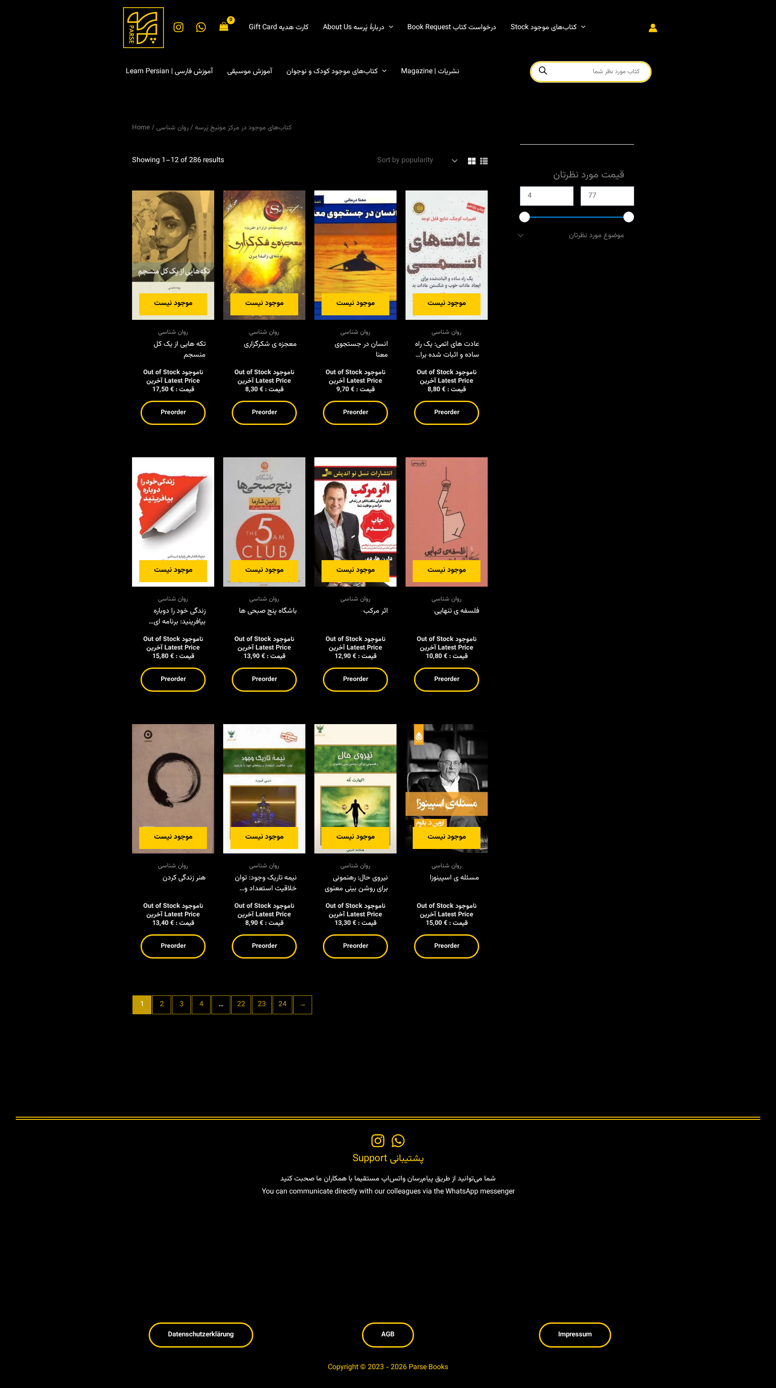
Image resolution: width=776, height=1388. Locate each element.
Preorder (173, 413)
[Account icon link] (652, 27)
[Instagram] (178, 27)
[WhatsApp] (201, 27)
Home (141, 128)
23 (262, 1004)
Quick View (173, 314)
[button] (388, 28)
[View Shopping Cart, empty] (224, 27)
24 (282, 1004)
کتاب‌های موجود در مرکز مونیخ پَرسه (243, 128)
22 (241, 1004)
